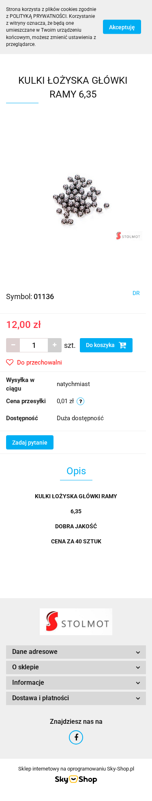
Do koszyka (101, 345)
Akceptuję (122, 27)
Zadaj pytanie (29, 442)
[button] (76, 652)
